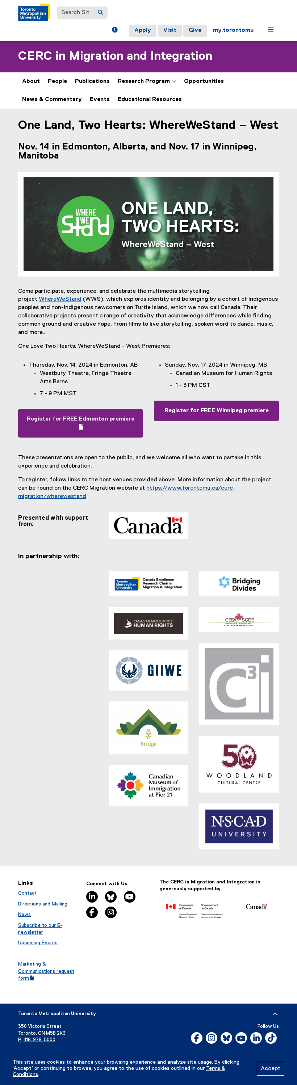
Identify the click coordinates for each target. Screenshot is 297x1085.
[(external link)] (216, 909)
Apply (142, 30)
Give (195, 30)
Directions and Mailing (42, 904)
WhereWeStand (60, 299)
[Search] (100, 13)
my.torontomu (233, 30)
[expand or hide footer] (275, 1014)
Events (100, 99)
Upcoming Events (38, 942)
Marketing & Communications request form (46, 971)
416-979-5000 (39, 1040)
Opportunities (204, 81)
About (31, 81)
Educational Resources (150, 99)
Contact (27, 893)
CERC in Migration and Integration (115, 56)
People (57, 81)
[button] (114, 31)
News (24, 914)
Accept (270, 1069)
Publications (92, 81)
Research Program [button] (144, 81)
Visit (169, 30)
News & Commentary (52, 99)
